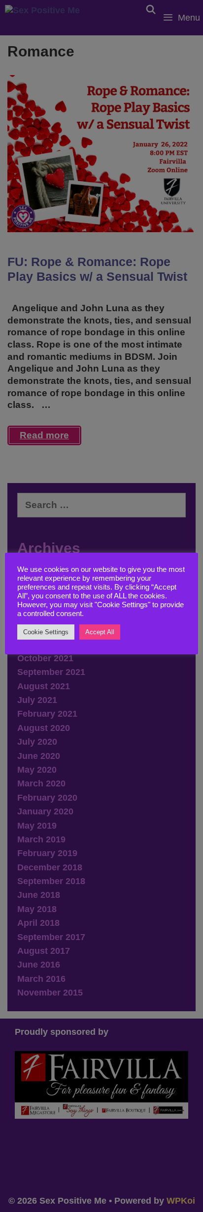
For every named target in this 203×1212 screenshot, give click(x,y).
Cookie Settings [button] (45, 632)
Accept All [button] (99, 632)
